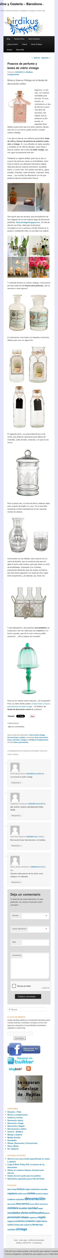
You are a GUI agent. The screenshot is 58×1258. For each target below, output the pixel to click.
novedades (13, 1212)
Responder (16, 782)
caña (19, 1193)
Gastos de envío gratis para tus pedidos (24, 1175)
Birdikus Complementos (38, 740)
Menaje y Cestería (14, 1134)
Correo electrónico (19, 928)
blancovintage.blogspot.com (28, 222)
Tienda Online (19, 39)
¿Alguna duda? (12, 44)
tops (41, 1224)
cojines (45, 1193)
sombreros (27, 1224)
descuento (11, 1204)
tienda (35, 1224)
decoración (43, 737)
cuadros (11, 1199)
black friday (11, 1189)
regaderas (33, 1217)
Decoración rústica (15, 1120)
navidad (33, 1208)
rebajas (24, 1217)
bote (36, 737)
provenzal (13, 1217)
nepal (40, 1208)
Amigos (9, 49)
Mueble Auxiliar (14, 1137)
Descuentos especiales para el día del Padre (25, 1178)
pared (47, 1213)
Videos (24, 44)
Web (14, 942)
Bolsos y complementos (17, 1114)
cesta (24, 1193)
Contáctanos (37, 1243)
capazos (12, 1193)
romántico (30, 1221)
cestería (39, 1193)
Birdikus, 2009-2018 (23, 1243)
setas (16, 1224)
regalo (42, 1217)
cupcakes (20, 1199)
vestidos (11, 1229)
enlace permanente (20, 742)
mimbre (12, 1208)
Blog (8, 39)
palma (41, 1212)
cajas (27, 1189)
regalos (10, 1221)
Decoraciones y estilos (16, 737)
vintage (23, 740)
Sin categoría (12, 1148)
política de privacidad (36, 1240)
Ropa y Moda (12, 1146)
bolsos (21, 1189)
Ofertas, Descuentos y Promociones (22, 1143)
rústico (10, 1224)
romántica (19, 1221)
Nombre (15, 915)
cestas (31, 1193)
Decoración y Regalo (16, 1126)
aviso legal (23, 1240)
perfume (16, 740)
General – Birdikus (15, 1131)
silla (21, 1224)
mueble (23, 1208)
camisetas (35, 1189)
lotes (37, 1204)
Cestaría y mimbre (15, 1117)
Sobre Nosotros (34, 39)
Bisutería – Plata (14, 1112)
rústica (44, 1221)
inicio (16, 1240)
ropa (38, 1221)
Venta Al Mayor (36, 44)
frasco (9, 740)
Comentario (16, 955)
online (33, 1212)
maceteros (43, 1204)
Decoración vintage (37, 735)
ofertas (25, 1212)
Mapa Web (20, 49)
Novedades (12, 1140)
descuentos (22, 1203)
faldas (32, 1204)
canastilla (43, 1189)
